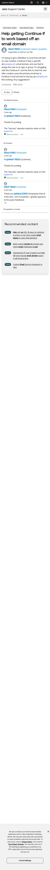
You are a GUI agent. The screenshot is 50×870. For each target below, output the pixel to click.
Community (14, 15)
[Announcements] (31, 2)
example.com (10, 64)
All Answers (8, 143)
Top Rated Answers (11, 100)
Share (16, 92)
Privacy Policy (27, 842)
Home (3, 15)
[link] (28, 235)
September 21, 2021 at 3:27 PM (20, 52)
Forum (24, 15)
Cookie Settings (25, 860)
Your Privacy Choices (16, 844)
